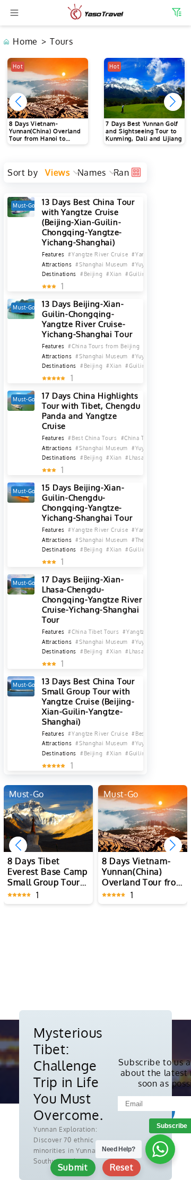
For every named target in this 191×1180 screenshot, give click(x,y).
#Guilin (135, 274)
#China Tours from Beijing (104, 346)
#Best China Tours (92, 438)
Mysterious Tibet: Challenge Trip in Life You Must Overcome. (68, 1073)
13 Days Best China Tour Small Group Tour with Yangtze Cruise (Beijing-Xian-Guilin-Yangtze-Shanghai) (88, 701)
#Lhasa (134, 457)
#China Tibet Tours (93, 631)
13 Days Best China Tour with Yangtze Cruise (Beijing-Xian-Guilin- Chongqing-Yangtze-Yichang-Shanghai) (88, 222)
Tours (61, 41)
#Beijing (91, 274)
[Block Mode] (136, 172)
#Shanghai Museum (101, 264)
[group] (47, 101)
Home (25, 41)
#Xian (113, 274)
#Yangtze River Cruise (98, 254)
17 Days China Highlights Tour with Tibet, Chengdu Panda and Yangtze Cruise (91, 411)
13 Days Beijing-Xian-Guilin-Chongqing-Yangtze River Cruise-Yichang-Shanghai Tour (87, 319)
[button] (173, 102)
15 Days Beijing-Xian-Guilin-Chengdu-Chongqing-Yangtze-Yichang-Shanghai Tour (87, 503)
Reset (121, 1167)
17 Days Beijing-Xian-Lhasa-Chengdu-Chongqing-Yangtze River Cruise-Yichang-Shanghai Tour (92, 599)
